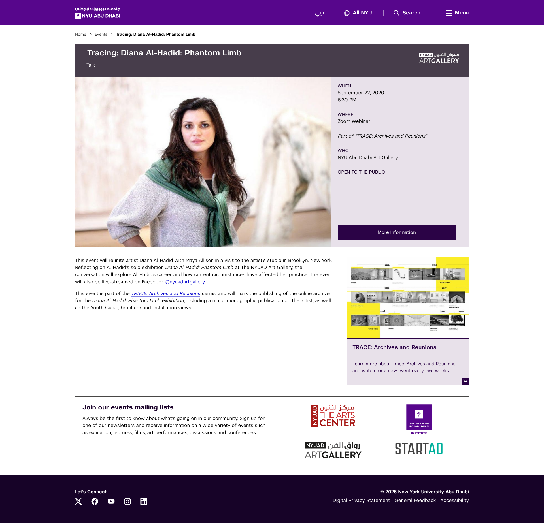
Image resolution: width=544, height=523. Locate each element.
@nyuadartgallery (185, 282)
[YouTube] (111, 502)
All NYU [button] (362, 13)
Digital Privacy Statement (361, 500)
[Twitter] (78, 502)
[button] (409, 13)
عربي (320, 13)
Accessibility (454, 500)
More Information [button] (397, 232)
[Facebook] (95, 502)
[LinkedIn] (144, 502)
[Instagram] (127, 502)
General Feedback (415, 500)
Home (80, 34)
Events (101, 34)
